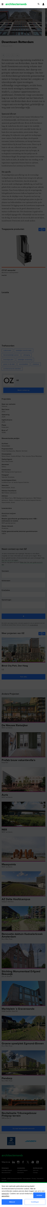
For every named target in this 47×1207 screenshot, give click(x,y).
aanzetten (5, 1196)
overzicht (5, 1194)
